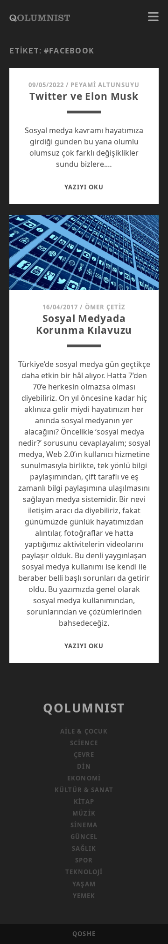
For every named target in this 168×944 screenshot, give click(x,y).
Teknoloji (84, 872)
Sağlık (84, 848)
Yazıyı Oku (84, 187)
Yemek (84, 896)
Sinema (83, 825)
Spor (84, 860)
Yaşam (83, 884)
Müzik (83, 813)
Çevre (84, 754)
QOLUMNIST (84, 707)
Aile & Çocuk (84, 731)
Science (84, 743)
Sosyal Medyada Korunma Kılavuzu (84, 324)
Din (84, 766)
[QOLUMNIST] (39, 16)
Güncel (84, 836)
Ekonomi (83, 778)
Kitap (84, 801)
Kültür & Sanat (84, 790)
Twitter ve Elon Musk (84, 96)
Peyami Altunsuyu (105, 85)
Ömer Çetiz (105, 307)
